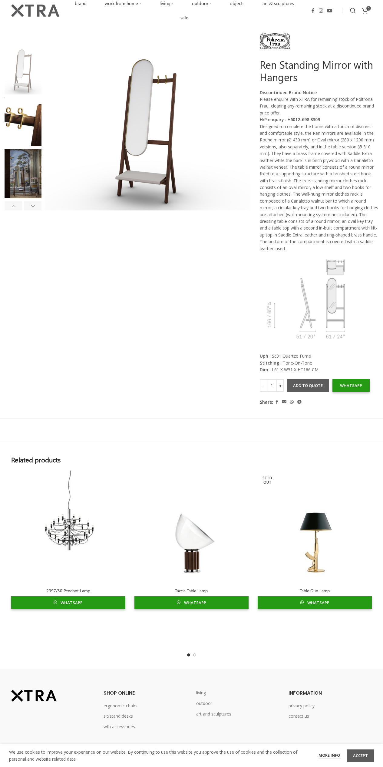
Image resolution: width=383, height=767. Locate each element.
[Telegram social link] (299, 402)
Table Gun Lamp (315, 590)
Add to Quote (308, 385)
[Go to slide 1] (188, 654)
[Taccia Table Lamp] (191, 528)
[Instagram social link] (321, 10)
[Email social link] (284, 402)
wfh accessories (119, 726)
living (201, 693)
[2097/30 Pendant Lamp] (68, 528)
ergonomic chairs (120, 706)
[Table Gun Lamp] (315, 528)
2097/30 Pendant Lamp (68, 590)
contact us (299, 716)
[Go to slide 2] (194, 654)
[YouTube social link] (329, 10)
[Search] (353, 11)
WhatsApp (351, 385)
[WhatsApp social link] (292, 402)
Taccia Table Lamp (191, 590)
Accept (360, 755)
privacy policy (302, 706)
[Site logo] (35, 10)
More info (330, 755)
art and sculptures (213, 714)
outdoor (204, 703)
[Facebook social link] (313, 10)
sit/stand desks (118, 716)
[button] (13, 205)
